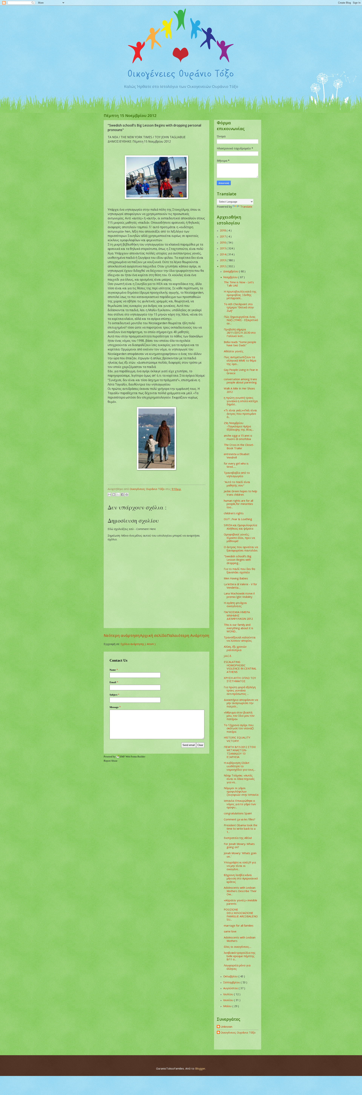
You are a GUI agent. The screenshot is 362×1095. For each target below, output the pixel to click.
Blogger (200, 1068)
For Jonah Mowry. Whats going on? (239, 845)
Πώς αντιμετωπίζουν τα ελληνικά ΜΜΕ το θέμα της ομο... (240, 360)
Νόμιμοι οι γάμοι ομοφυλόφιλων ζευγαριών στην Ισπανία (241, 791)
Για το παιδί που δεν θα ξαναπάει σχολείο (239, 570)
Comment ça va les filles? (239, 819)
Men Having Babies (236, 578)
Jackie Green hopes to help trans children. (240, 492)
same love (230, 931)
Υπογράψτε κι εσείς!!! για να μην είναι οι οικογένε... (240, 865)
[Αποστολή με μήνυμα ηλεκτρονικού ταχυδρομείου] (109, 494)
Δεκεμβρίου (231, 271)
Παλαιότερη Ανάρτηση (188, 635)
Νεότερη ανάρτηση (122, 635)
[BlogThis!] (114, 494)
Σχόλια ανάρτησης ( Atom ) (138, 644)
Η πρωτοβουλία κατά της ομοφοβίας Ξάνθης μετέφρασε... (240, 294)
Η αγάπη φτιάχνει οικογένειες (235, 604)
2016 (223, 242)
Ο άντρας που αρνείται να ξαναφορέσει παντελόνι (241, 548)
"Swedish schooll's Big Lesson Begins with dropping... (237, 559)
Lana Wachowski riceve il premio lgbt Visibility (239, 595)
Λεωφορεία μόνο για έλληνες (237, 967)
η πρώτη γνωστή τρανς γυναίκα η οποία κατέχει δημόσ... (241, 401)
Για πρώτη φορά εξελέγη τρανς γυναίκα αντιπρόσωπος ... (240, 690)
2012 (223, 266)
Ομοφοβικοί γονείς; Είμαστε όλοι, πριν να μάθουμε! (239, 537)
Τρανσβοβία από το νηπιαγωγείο (237, 474)
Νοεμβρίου (230, 277)
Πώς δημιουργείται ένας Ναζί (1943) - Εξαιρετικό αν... (241, 320)
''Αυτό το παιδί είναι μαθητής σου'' (237, 483)
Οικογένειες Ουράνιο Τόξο (238, 1032)
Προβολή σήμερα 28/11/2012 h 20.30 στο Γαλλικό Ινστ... (240, 332)
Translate (246, 206)
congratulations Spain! (238, 813)
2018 (223, 230)
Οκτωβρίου (231, 976)
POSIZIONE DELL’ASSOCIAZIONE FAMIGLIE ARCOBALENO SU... (241, 914)
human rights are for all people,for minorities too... (238, 504)
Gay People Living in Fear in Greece (241, 371)
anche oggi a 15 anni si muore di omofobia (238, 437)
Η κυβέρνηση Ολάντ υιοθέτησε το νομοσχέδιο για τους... (239, 766)
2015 (223, 248)
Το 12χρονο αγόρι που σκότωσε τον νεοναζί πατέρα (239, 728)
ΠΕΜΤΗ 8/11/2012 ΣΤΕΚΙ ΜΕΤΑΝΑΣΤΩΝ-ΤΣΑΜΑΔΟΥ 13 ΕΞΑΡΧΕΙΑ (240, 752)
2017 (223, 236)
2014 (223, 254)
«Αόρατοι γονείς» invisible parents (240, 901)
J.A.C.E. (228, 656)
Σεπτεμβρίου (232, 982)
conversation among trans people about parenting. (240, 380)
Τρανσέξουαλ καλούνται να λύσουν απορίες (240, 639)
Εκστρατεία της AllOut (238, 838)
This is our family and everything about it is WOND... (238, 628)
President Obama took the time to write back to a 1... (240, 828)
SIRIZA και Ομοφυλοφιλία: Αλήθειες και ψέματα (240, 526)
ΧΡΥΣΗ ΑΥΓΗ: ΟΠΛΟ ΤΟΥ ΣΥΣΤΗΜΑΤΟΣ (240, 679)
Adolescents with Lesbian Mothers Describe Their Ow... (240, 891)
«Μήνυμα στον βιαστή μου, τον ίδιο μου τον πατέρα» (239, 715)
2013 (223, 260)
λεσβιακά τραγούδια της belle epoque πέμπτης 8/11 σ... (239, 956)
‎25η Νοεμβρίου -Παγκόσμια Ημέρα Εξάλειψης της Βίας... (239, 426)
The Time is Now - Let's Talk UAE (239, 283)
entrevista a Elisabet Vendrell (236, 455)
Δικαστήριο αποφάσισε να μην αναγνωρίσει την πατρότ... (241, 703)
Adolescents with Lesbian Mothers (239, 939)
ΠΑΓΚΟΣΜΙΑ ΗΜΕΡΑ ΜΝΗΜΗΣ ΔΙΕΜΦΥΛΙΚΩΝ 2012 (238, 615)
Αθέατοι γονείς (233, 351)
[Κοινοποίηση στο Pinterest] (127, 494)
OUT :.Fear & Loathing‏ (238, 519)
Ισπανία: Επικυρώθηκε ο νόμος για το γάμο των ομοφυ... (240, 804)
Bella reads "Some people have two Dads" (240, 343)
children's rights (234, 513)
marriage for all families (238, 925)
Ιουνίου (228, 1000)
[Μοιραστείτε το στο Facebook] (122, 494)
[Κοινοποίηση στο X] (118, 494)
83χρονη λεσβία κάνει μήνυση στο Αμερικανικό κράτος (241, 878)
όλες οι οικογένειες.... (237, 946)
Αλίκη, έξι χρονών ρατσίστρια (235, 648)
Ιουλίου (228, 994)
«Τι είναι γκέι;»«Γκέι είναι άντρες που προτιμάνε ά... (240, 413)
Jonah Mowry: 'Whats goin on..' (240, 854)
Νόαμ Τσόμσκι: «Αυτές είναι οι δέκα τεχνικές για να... (239, 778)
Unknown (226, 1026)
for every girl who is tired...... (236, 465)
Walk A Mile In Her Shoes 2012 (239, 390)
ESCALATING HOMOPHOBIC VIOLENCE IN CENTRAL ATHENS (240, 667)
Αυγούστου (231, 988)
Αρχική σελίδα (153, 635)
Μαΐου (227, 1006)
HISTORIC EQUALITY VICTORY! (237, 739)
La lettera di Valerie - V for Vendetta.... (240, 585)
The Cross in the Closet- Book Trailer (239, 446)
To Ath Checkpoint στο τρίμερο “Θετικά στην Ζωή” (239, 307)
